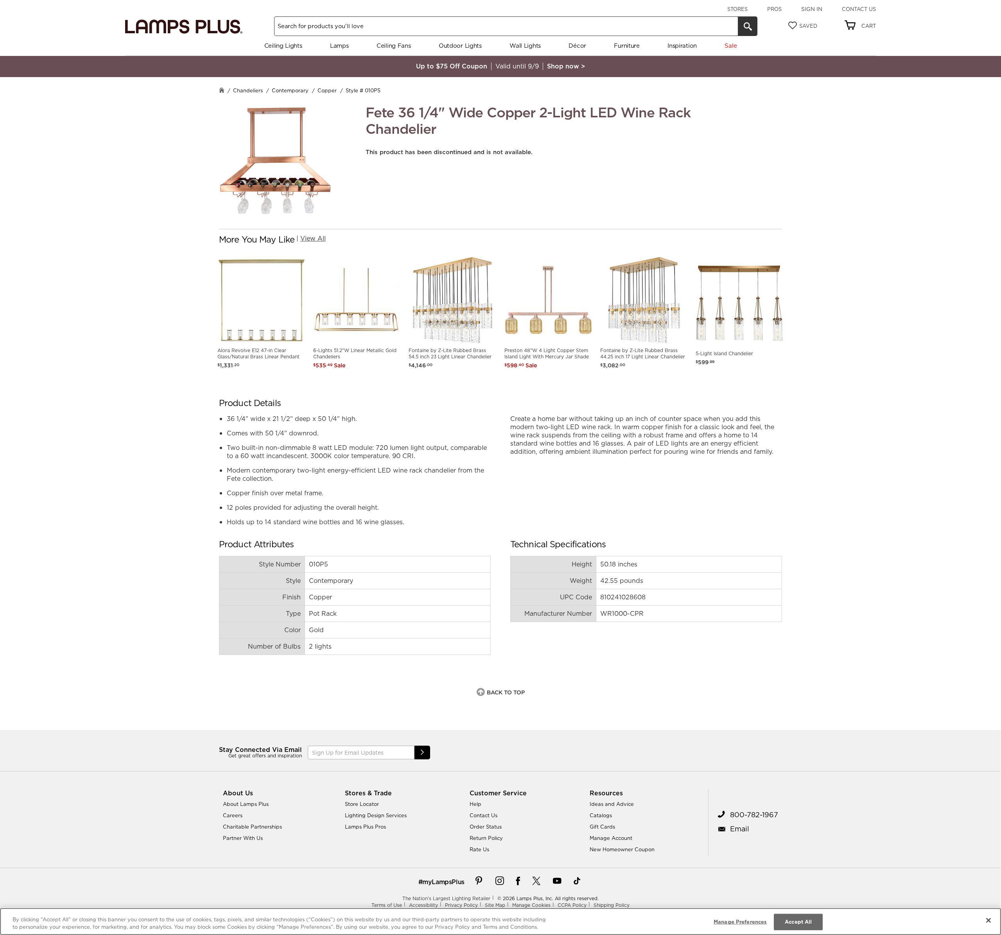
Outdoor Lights (460, 45)
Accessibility (423, 905)
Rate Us (479, 849)
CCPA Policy (572, 905)
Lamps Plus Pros (365, 826)
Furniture (626, 45)
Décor (577, 45)
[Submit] (422, 752)
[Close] (988, 920)
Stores (737, 9)
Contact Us (859, 9)
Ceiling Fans (394, 45)
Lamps (339, 45)
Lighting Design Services (376, 815)
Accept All (798, 921)
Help (475, 803)
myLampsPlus (443, 881)
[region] (500, 921)
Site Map (495, 905)
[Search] (747, 26)
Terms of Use (386, 905)
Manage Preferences (740, 921)
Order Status (486, 826)
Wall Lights (525, 45)
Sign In (811, 9)
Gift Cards (602, 826)
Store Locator (362, 803)
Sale (731, 45)
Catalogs (601, 815)
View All (313, 238)
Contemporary (290, 90)
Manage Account (611, 838)
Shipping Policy (612, 905)
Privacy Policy (461, 905)
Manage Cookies (531, 905)
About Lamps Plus (246, 803)
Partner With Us (243, 838)
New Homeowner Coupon (622, 849)
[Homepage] (221, 90)
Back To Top (506, 692)
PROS (774, 9)
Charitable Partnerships (252, 826)
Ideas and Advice (612, 803)
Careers (232, 815)
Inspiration (682, 45)
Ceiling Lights (283, 45)
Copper (327, 90)
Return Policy (486, 838)
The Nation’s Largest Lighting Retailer (446, 898)
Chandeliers (248, 90)
